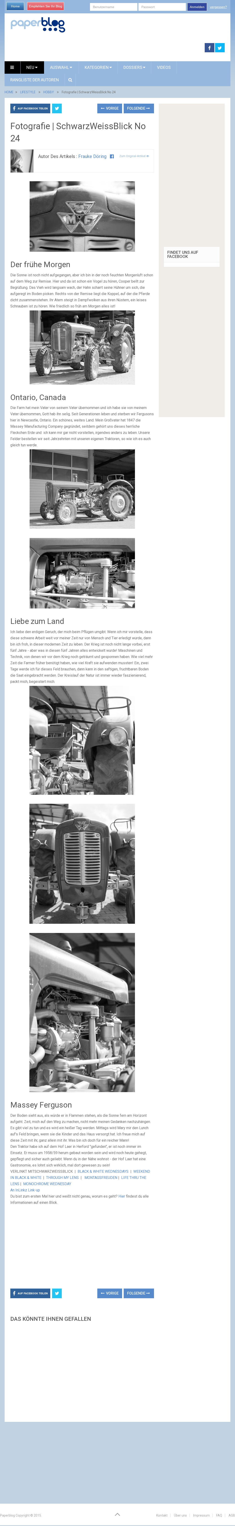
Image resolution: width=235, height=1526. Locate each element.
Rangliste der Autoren (34, 79)
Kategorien (97, 67)
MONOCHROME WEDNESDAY (47, 1184)
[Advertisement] (104, 48)
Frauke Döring (92, 156)
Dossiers (132, 67)
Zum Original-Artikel (132, 156)
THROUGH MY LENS (62, 1177)
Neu (30, 67)
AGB (232, 1515)
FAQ (219, 1515)
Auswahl (60, 67)
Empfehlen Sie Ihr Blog (45, 6)
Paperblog (7, 1515)
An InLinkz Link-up (25, 1190)
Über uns (180, 1515)
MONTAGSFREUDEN (100, 1177)
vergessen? (218, 7)
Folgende (136, 108)
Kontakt (162, 1515)
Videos (164, 67)
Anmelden (197, 7)
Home (15, 6)
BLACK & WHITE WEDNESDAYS (103, 1171)
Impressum (201, 1515)
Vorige (112, 108)
